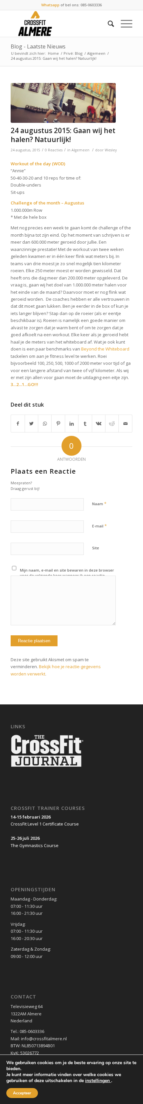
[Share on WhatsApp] (44, 423)
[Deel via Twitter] (31, 423)
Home (53, 53)
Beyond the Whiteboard (105, 349)
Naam (99, 504)
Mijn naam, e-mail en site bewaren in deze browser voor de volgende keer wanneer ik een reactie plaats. (67, 576)
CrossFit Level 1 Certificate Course (45, 824)
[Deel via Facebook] (17, 423)
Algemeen (96, 53)
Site (95, 547)
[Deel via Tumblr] (84, 423)
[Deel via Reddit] (111, 423)
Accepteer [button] (22, 1093)
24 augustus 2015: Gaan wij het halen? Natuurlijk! (63, 135)
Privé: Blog (73, 53)
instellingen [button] (98, 1080)
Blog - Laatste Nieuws (38, 46)
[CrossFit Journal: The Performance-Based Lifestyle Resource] (47, 767)
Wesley (111, 150)
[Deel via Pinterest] (58, 423)
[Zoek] (107, 23)
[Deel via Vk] (98, 423)
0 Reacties (54, 150)
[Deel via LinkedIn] (71, 423)
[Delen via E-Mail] (125, 423)
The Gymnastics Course (35, 845)
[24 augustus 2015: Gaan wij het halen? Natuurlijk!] (63, 103)
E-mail (99, 526)
